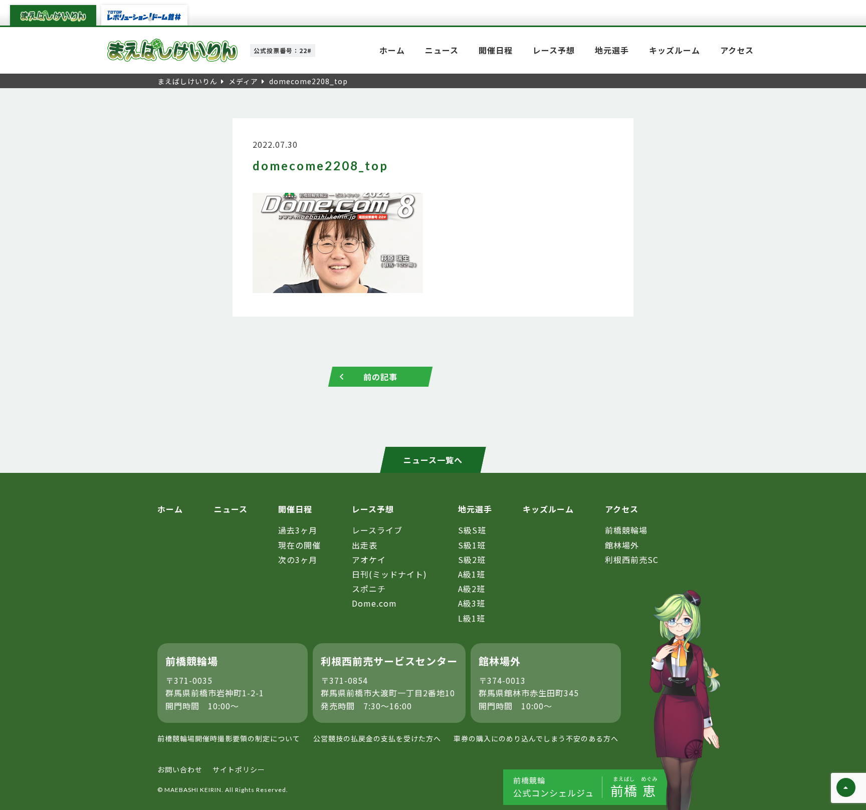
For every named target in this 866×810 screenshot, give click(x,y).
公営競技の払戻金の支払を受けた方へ (377, 738)
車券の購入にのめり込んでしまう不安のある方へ (536, 738)
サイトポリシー (238, 769)
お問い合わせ (179, 769)
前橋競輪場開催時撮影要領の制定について (228, 738)
